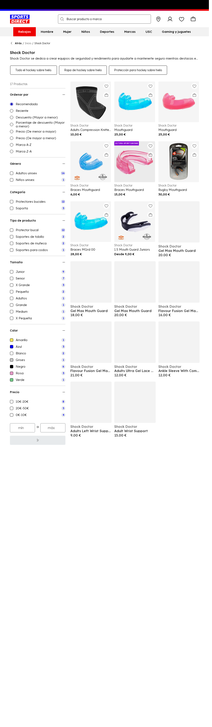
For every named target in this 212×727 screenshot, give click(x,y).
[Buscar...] (62, 19)
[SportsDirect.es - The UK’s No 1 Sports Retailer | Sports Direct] (20, 19)
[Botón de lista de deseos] (181, 19)
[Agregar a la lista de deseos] (106, 86)
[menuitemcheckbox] (37, 173)
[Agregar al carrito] (106, 95)
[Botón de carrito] (193, 19)
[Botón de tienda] (158, 19)
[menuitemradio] (37, 104)
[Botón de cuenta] (170, 19)
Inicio (28, 43)
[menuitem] (24, 31)
